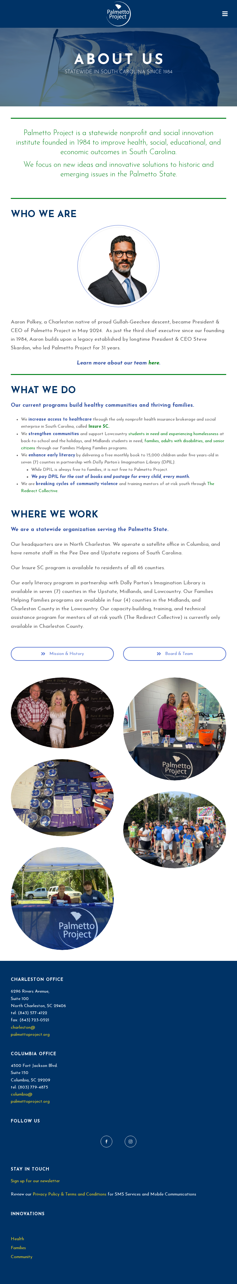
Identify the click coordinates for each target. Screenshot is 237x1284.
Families (18, 1248)
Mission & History (66, 654)
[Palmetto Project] (118, 14)
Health (17, 1239)
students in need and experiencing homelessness (173, 434)
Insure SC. (99, 426)
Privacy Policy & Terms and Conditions (69, 1194)
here (153, 363)
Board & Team (178, 654)
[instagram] (130, 1141)
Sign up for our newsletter (35, 1181)
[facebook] (106, 1141)
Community (21, 1257)
